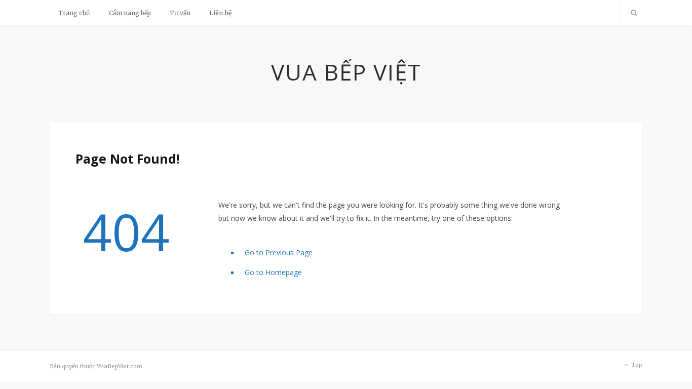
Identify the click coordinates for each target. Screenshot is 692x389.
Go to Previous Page (279, 252)
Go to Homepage (273, 272)
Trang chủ (74, 13)
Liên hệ (220, 13)
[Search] (631, 12)
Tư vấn (180, 13)
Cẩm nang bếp (130, 13)
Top (636, 364)
